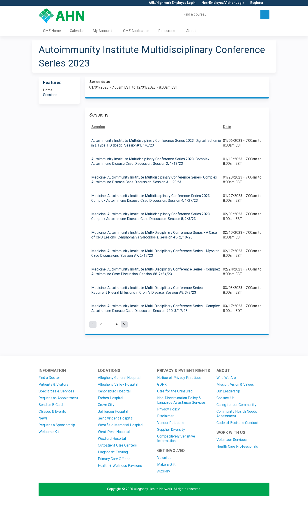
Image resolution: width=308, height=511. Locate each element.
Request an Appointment (58, 398)
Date (227, 127)
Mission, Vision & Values (235, 384)
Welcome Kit (49, 432)
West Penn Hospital (114, 432)
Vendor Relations (170, 423)
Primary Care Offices (114, 459)
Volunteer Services (231, 440)
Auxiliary (163, 471)
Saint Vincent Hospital (115, 418)
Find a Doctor (49, 378)
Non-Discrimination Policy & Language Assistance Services (181, 400)
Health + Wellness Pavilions (120, 465)
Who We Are (226, 378)
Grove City (106, 405)
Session (98, 127)
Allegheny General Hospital (119, 378)
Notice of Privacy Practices (179, 378)
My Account (102, 31)
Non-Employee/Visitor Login (223, 3)
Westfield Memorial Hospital (120, 425)
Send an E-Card (51, 405)
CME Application (136, 31)
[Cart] (268, 4)
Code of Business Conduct (237, 423)
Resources (166, 31)
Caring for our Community (236, 405)
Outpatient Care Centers (117, 445)
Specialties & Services (56, 391)
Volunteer (165, 458)
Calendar (77, 31)
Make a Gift (166, 464)
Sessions (50, 95)
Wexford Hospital (112, 438)
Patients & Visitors (53, 384)
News (43, 418)
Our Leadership (228, 391)
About (191, 31)
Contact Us (225, 398)
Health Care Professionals (237, 446)
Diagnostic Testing (113, 452)
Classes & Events (52, 411)
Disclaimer (165, 416)
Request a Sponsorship (57, 425)
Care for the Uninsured (175, 391)
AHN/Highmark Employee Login (172, 3)
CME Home (52, 31)
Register (256, 3)
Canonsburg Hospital (114, 391)
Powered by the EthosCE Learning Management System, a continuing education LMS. (253, 503)
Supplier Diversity (171, 429)
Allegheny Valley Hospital (118, 384)
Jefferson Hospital (113, 411)
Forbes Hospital (110, 398)
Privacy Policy (168, 409)
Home (48, 90)
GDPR (162, 384)
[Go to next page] (124, 324)
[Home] (61, 16)
